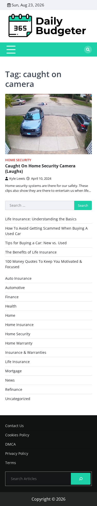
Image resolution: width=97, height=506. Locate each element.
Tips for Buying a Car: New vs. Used (36, 242)
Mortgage (13, 370)
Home (10, 315)
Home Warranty (18, 343)
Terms (10, 462)
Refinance (13, 389)
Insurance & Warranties (25, 352)
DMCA (10, 444)
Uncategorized (17, 398)
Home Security (18, 160)
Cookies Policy (17, 434)
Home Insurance (19, 324)
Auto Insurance (18, 278)
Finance (12, 296)
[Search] (88, 49)
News (10, 380)
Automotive (15, 287)
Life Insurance (17, 361)
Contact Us (14, 425)
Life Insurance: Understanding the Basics (41, 218)
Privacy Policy (16, 453)
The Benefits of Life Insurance (31, 252)
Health (11, 306)
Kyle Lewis (17, 178)
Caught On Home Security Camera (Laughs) (40, 168)
